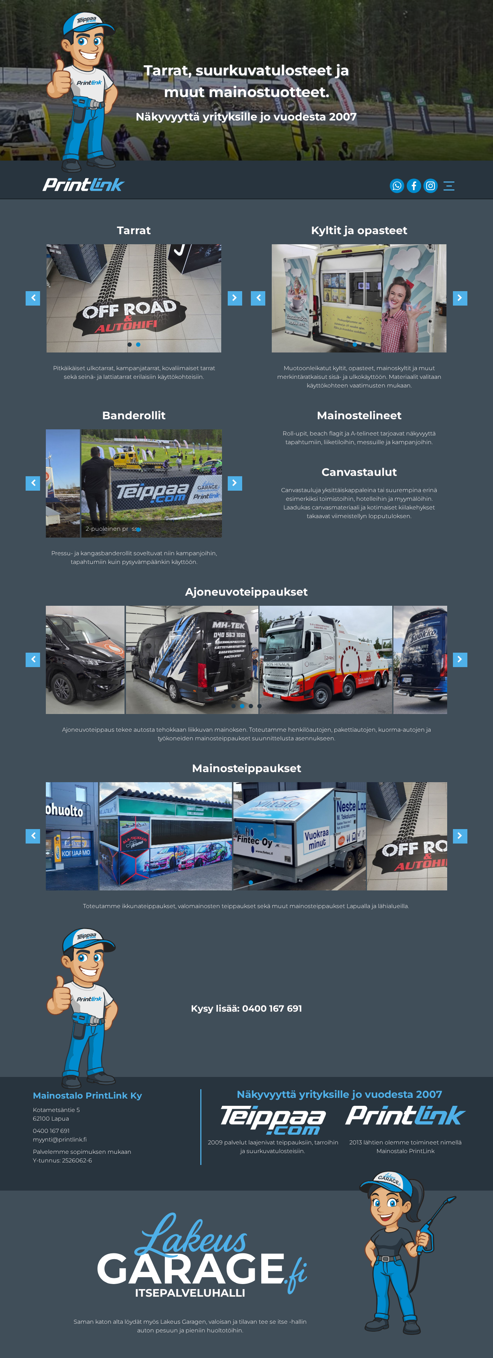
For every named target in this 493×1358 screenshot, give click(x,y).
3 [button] (251, 706)
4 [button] (259, 706)
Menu (449, 182)
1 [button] (233, 706)
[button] (33, 660)
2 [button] (242, 706)
